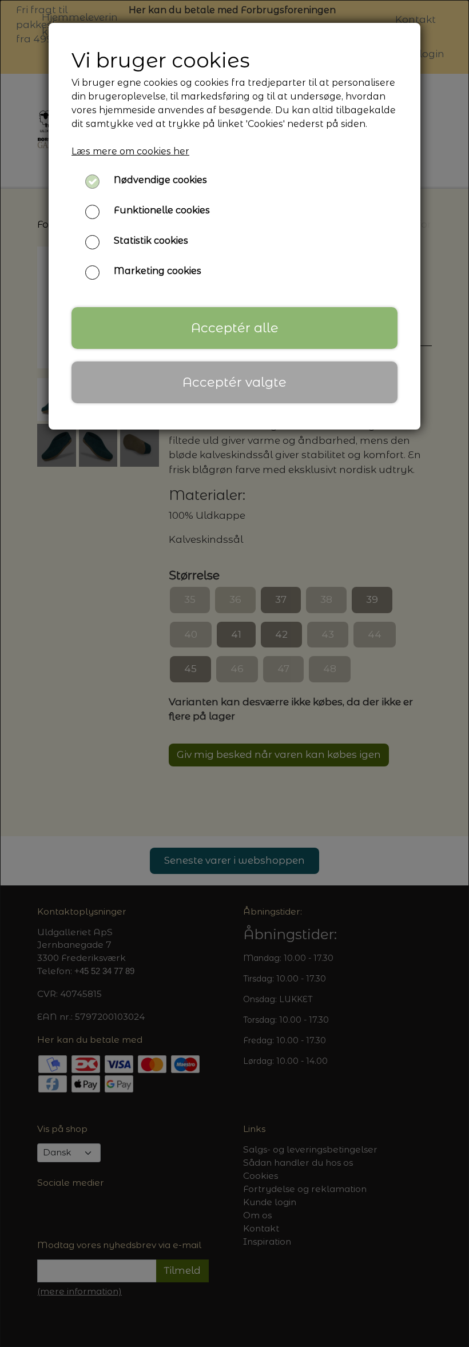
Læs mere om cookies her (130, 151)
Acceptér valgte (234, 382)
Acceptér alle (235, 328)
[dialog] (234, 673)
